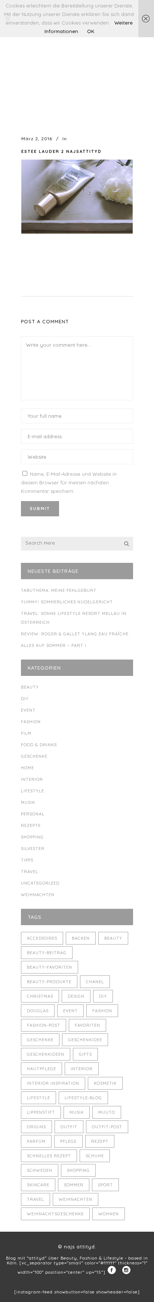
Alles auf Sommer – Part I (53, 645)
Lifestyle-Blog (83, 1097)
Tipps (27, 860)
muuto (106, 1112)
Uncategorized (40, 883)
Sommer (73, 1184)
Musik (28, 802)
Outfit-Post (107, 1126)
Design (76, 996)
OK (90, 31)
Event (28, 710)
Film (26, 733)
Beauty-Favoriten (49, 967)
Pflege (68, 1141)
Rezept (99, 1141)
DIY (25, 698)
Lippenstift (41, 1112)
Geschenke (34, 756)
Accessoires (42, 938)
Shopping (32, 837)
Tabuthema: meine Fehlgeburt (58, 590)
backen (81, 938)
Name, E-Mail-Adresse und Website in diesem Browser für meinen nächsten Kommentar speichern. (69, 482)
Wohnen (108, 1213)
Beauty (30, 687)
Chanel (95, 981)
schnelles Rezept (49, 1155)
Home (27, 767)
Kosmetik (105, 1083)
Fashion (31, 721)
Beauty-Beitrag (47, 952)
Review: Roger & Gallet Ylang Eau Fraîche (75, 633)
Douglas (38, 1010)
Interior (32, 779)
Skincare (38, 1184)
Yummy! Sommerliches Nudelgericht (67, 601)
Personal (32, 814)
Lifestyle (32, 790)
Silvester (32, 848)
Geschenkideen (45, 1054)
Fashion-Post (43, 1025)
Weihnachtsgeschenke (55, 1213)
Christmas (40, 996)
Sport (105, 1184)
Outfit (69, 1126)
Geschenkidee (85, 1039)
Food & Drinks (39, 744)
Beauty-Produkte (49, 981)
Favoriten (87, 1025)
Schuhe (95, 1155)
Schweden (39, 1170)
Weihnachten (38, 894)
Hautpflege (41, 1068)
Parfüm (36, 1141)
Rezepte (31, 825)
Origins (36, 1126)
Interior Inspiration (53, 1083)
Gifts (85, 1054)
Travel (29, 871)
